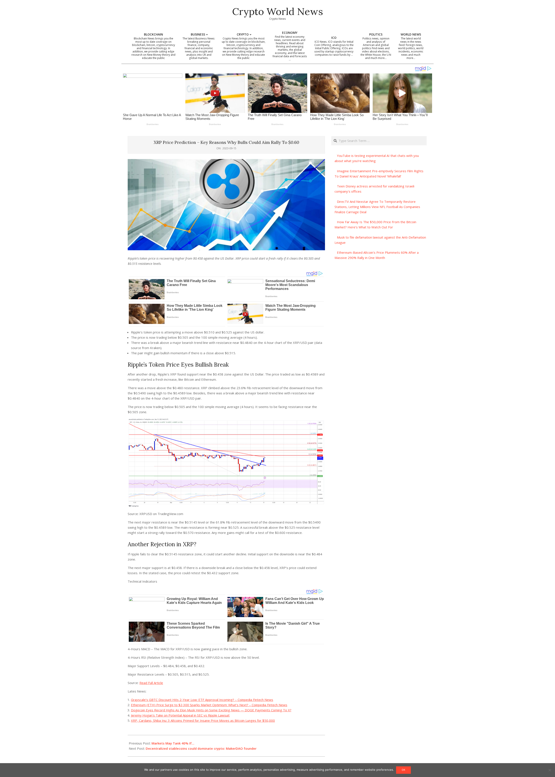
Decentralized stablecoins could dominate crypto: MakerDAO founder (201, 748)
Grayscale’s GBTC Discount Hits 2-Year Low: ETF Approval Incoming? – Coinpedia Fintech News (202, 699)
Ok (403, 769)
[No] (549, 770)
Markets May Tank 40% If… (173, 743)
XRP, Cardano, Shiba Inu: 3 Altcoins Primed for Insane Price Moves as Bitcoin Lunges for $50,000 (203, 720)
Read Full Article (151, 683)
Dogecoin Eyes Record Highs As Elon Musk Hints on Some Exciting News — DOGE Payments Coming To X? (211, 710)
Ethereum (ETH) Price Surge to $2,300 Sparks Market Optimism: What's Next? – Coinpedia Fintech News (209, 705)
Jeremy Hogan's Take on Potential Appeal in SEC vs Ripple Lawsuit (180, 715)
